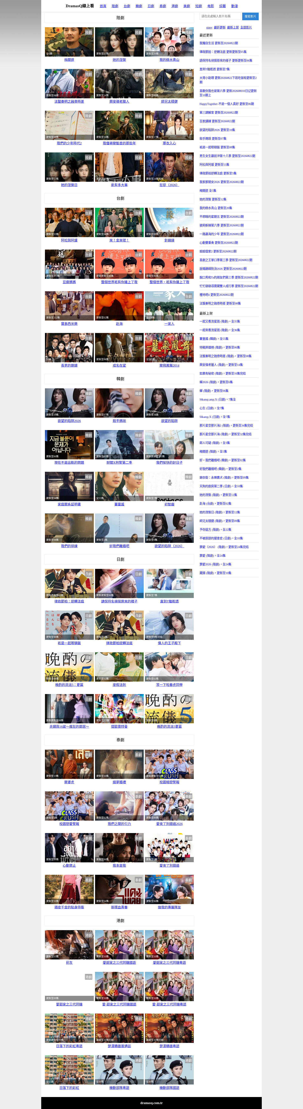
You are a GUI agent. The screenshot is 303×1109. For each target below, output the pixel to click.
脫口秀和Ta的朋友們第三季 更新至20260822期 (229, 277)
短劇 (198, 6)
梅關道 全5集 (208, 190)
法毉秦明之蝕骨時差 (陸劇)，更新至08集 (225, 356)
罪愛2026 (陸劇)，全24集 (215, 564)
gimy (209, 27)
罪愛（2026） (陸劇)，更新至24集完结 (224, 547)
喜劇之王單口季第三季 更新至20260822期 (226, 260)
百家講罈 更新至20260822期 (217, 121)
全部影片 (246, 27)
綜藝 (222, 6)
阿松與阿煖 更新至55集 (214, 164)
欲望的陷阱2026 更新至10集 (217, 130)
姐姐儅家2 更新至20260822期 (218, 251)
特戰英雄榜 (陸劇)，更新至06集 (220, 347)
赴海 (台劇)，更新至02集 (215, 503)
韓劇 (139, 6)
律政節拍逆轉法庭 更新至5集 (218, 173)
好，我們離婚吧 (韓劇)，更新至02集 (223, 460)
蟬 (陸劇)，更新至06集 (214, 390)
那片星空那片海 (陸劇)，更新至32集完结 (225, 434)
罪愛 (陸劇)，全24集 (212, 555)
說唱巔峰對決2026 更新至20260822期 (223, 268)
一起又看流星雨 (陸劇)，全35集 (220, 321)
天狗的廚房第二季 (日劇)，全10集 (221, 486)
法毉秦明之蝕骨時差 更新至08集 (220, 303)
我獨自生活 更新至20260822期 (219, 43)
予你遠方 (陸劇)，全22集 (215, 529)
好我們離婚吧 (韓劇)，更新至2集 (220, 469)
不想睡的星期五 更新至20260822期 (222, 216)
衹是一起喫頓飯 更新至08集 (217, 147)
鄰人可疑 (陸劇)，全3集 (215, 443)
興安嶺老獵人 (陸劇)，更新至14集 (221, 364)
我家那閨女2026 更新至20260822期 (222, 182)
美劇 (186, 6)
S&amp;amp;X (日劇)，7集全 (218, 399)
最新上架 (233, 27)
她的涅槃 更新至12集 (213, 199)
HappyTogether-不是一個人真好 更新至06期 (227, 104)
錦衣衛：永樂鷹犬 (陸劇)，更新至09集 (224, 477)
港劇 (174, 6)
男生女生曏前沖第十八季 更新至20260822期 (227, 156)
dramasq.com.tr (151, 1103)
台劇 (127, 6)
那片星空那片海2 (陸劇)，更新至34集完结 (226, 425)
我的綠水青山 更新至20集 (216, 208)
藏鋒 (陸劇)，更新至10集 (215, 573)
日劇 (151, 6)
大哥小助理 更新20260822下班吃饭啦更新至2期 (228, 80)
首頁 (103, 6)
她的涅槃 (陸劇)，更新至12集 (218, 495)
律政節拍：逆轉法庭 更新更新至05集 (223, 51)
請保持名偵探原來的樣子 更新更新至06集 (226, 60)
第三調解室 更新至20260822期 (219, 112)
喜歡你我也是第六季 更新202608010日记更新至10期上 (228, 93)
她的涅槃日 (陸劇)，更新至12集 (220, 512)
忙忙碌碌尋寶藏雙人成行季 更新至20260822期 (229, 286)
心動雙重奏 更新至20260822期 (219, 242)
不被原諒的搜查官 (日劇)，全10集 (221, 538)
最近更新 (219, 27)
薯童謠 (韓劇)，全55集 (214, 338)
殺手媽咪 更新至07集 (213, 138)
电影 (210, 6)
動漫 (234, 6)
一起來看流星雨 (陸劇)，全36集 (220, 330)
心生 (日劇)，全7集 (212, 408)
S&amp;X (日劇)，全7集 (215, 416)
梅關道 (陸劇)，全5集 (213, 451)
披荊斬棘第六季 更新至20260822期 (222, 225)
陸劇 (115, 6)
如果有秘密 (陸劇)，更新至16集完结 (223, 373)
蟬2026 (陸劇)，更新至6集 (216, 382)
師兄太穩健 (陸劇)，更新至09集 (220, 521)
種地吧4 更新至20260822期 (217, 294)
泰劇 (163, 6)
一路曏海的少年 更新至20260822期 (222, 234)
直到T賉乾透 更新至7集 (215, 69)
